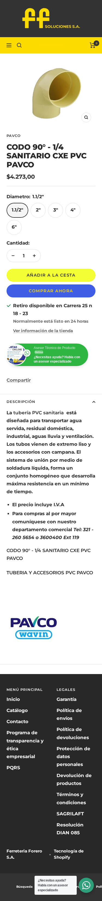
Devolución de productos (74, 779)
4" (72, 210)
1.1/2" (17, 210)
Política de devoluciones (73, 733)
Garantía (66, 699)
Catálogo (17, 710)
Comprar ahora (51, 290)
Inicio (13, 699)
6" (14, 227)
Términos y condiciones (71, 798)
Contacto (17, 721)
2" (38, 210)
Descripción (21, 401)
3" (55, 210)
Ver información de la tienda (43, 330)
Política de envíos (69, 714)
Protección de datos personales (73, 756)
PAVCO (14, 135)
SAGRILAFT (70, 813)
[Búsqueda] (19, 45)
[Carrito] (92, 45)
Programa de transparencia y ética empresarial (25, 744)
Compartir (19, 380)
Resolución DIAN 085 (70, 828)
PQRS (13, 767)
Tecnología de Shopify (69, 854)
